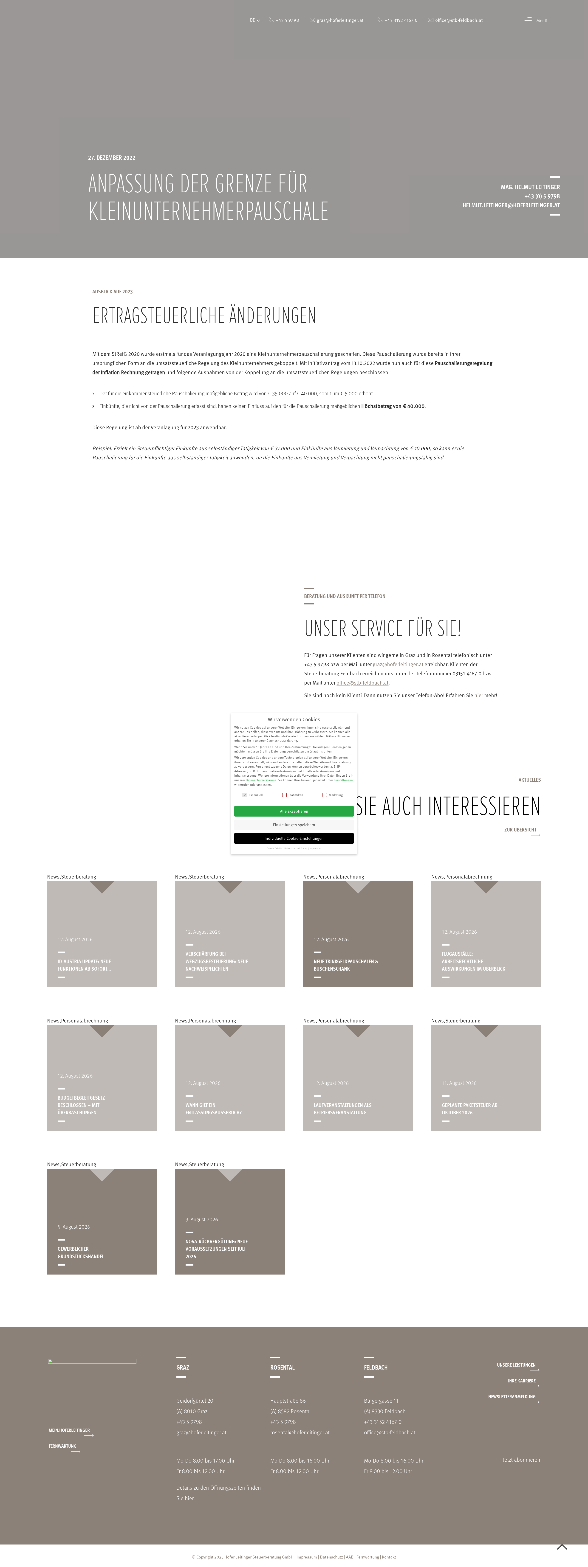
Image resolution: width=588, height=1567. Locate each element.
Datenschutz (331, 1557)
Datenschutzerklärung (261, 780)
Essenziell (256, 795)
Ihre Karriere (522, 1380)
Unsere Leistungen (516, 1364)
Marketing (336, 795)
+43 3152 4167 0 (383, 1421)
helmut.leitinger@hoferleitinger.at (511, 204)
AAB (349, 1557)
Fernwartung (62, 1445)
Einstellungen (343, 780)
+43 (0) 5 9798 (542, 195)
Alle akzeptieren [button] (294, 811)
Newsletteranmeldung (512, 1396)
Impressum (307, 1557)
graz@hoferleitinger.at (398, 664)
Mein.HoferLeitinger (69, 1429)
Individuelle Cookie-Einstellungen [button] (294, 838)
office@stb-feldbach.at (362, 682)
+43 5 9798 (189, 1421)
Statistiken (295, 795)
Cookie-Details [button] (274, 848)
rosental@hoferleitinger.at (300, 1432)
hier (479, 695)
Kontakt (389, 1557)
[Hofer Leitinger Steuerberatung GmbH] (61, 27)
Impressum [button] (315, 848)
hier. (190, 1498)
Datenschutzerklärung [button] (296, 848)
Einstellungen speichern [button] (294, 824)
